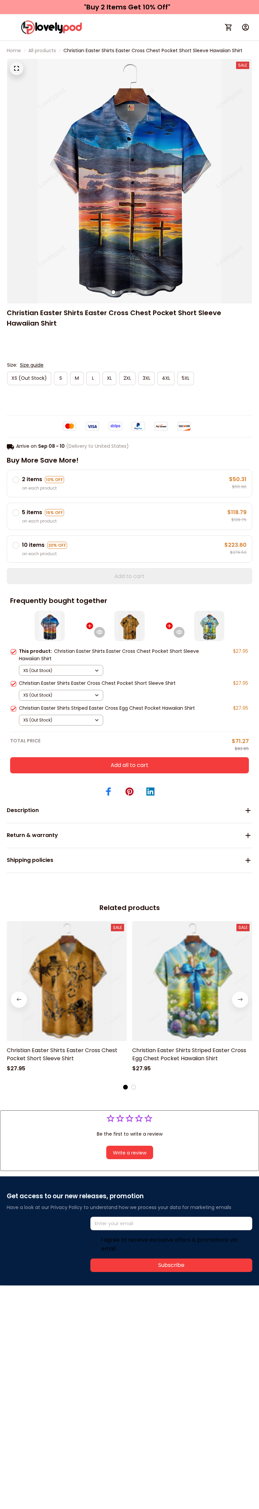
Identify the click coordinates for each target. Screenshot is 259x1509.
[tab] (113, 292)
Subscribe (171, 1265)
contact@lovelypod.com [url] (49, 1321)
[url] (107, 1322)
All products (42, 50)
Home (14, 50)
